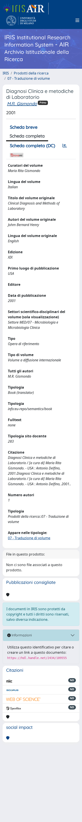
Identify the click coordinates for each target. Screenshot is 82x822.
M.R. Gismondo (22, 103)
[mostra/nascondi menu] (77, 20)
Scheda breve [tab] (23, 127)
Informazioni (21, 635)
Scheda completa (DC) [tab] (32, 145)
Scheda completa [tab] (27, 136)
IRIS (6, 73)
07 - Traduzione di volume (28, 78)
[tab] (65, 145)
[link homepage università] (21, 20)
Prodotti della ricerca (31, 73)
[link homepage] (26, 8)
